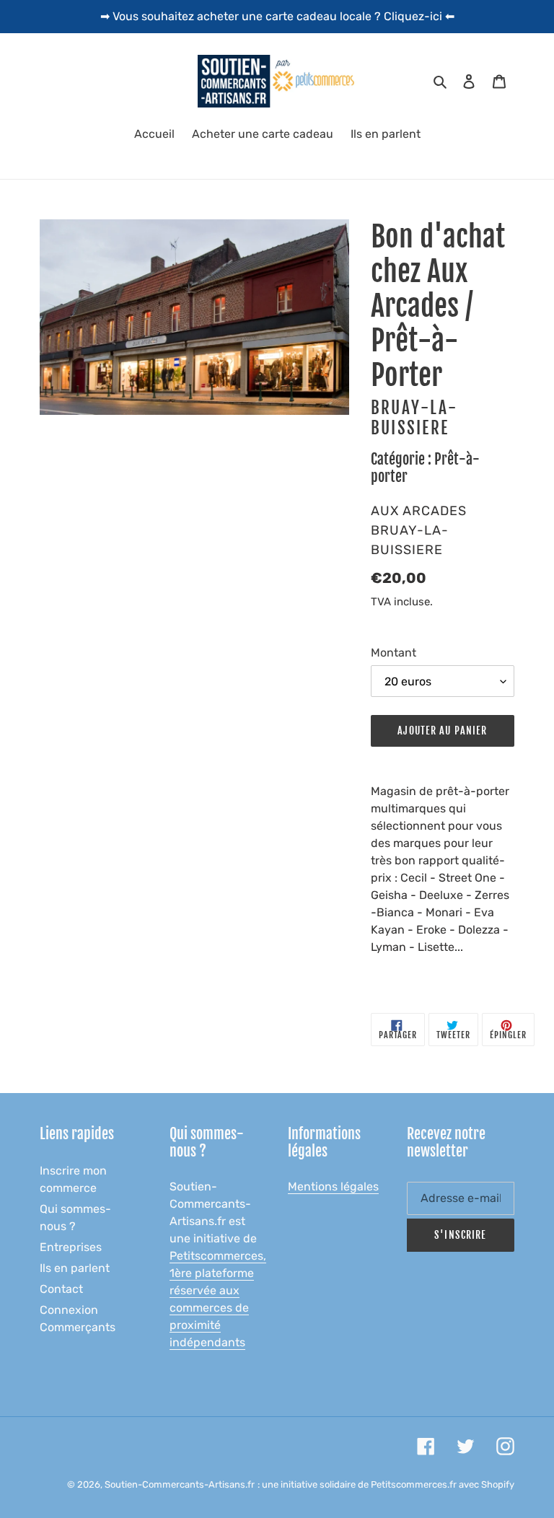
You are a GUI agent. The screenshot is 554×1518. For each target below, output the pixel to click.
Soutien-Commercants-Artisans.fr (180, 1484)
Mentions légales (333, 1186)
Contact (61, 1289)
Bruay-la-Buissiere (414, 418)
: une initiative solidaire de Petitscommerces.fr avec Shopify (386, 1484)
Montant (393, 652)
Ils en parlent (75, 1268)
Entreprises (71, 1247)
